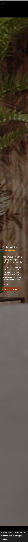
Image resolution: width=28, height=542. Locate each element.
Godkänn (5, 539)
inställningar (20, 536)
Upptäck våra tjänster (11, 289)
